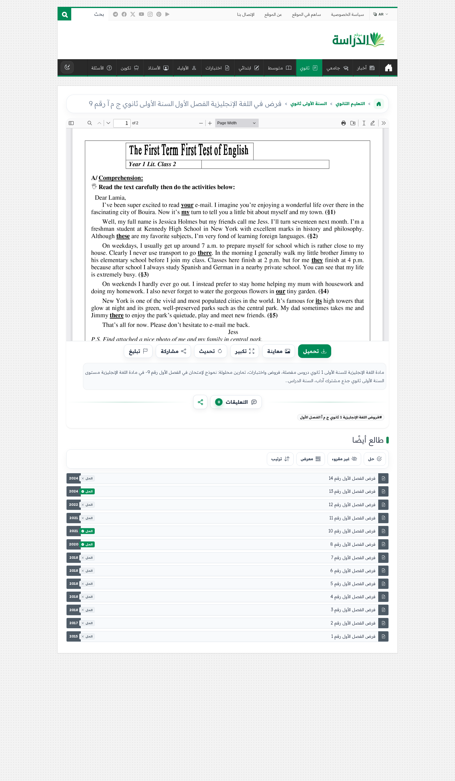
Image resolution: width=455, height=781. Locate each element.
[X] (133, 14)
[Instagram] (150, 14)
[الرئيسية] (388, 68)
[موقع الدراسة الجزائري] (358, 40)
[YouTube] (141, 14)
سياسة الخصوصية (347, 14)
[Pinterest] (159, 14)
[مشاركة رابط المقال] (200, 402)
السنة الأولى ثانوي (308, 103)
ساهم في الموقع (306, 14)
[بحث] (64, 14)
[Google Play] (167, 14)
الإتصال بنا (245, 14)
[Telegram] (115, 14)
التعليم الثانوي (350, 103)
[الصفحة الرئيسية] (379, 104)
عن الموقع (273, 14)
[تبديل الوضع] (67, 67)
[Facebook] (124, 14)
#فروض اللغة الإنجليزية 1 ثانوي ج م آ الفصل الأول (341, 417)
